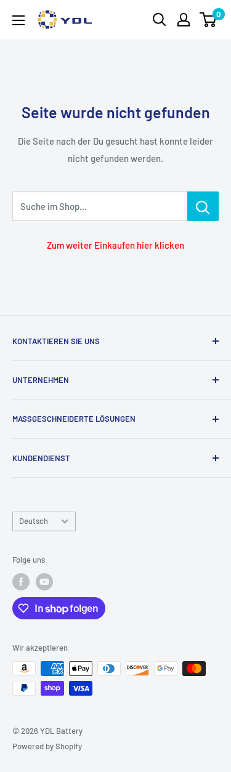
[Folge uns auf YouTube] (44, 581)
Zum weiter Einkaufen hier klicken (115, 245)
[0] (208, 19)
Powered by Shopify (47, 746)
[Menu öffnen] (18, 20)
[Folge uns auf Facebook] (21, 581)
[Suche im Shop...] (203, 206)
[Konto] (183, 19)
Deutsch (33, 521)
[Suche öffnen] (159, 19)
